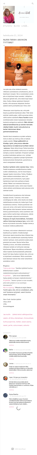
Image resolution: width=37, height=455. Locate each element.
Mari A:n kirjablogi (8, 288)
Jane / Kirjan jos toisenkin (18, 377)
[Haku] (32, 3)
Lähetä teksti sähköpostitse (22, 314)
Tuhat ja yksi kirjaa (9, 268)
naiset (5, 325)
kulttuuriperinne (9, 322)
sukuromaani (17, 325)
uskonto (26, 325)
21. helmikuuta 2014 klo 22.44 (22, 363)
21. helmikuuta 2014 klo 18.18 (18, 338)
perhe (10, 325)
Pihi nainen (13, 336)
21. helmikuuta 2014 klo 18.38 (22, 349)
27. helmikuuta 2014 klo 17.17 (18, 396)
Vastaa (11, 345)
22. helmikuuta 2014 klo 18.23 (18, 379)
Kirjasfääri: (7, 275)
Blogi (17, 25)
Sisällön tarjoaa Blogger (20, 449)
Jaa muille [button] (6, 314)
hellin (11, 349)
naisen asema (26, 322)
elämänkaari (19, 318)
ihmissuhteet (28, 318)
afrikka (11, 318)
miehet (18, 322)
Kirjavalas (6, 280)
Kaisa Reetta (13, 394)
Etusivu (7, 25)
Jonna (11, 363)
